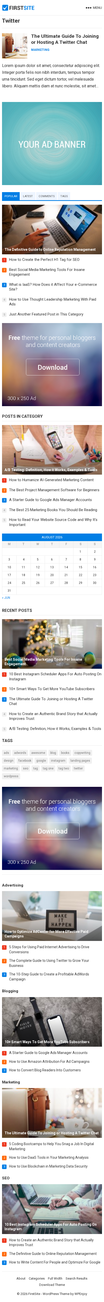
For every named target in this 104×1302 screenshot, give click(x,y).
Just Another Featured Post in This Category (46, 314)
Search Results (76, 1278)
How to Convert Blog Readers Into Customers (45, 1070)
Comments (47, 196)
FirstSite (34, 1294)
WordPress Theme (56, 1294)
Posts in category (22, 416)
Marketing (40, 50)
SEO (25, 768)
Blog (53, 753)
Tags (64, 196)
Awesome (38, 753)
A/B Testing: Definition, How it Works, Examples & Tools (55, 728)
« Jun (6, 598)
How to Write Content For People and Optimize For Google (54, 1262)
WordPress (11, 776)
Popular (11, 196)
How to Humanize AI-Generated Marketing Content (51, 480)
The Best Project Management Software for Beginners (54, 490)
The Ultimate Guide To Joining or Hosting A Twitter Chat (65, 39)
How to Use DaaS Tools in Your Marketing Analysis (49, 1157)
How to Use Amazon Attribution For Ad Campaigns (49, 1062)
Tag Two (64, 768)
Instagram (58, 760)
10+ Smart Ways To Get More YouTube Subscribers (52, 689)
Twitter (78, 768)
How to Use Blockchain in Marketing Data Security (48, 1166)
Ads (6, 753)
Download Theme (52, 1285)
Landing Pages (80, 760)
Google (41, 760)
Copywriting (82, 753)
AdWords (20, 753)
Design (8, 760)
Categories (37, 1278)
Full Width (55, 1278)
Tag (35, 768)
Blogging (10, 991)
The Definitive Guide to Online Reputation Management (53, 1254)
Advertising (12, 885)
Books (65, 753)
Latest (28, 196)
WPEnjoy (80, 1294)
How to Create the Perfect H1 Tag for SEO (44, 259)
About (20, 1278)
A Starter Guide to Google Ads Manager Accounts (50, 500)
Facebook (24, 760)
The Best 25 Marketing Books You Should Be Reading (53, 510)
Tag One (48, 768)
